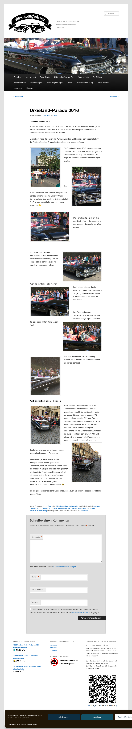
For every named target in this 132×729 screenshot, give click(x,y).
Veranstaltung (42, 511)
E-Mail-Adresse (38, 590)
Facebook (53, 650)
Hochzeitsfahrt (30, 77)
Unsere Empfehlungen (54, 82)
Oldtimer (33, 511)
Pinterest (53, 647)
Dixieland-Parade (64, 508)
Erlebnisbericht (83, 508)
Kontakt (69, 82)
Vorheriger (18, 96)
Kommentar (36, 537)
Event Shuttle (45, 77)
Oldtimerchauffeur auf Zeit (63, 77)
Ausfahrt (96, 506)
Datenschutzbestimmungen (64, 566)
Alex (55, 116)
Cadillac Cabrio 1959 (49, 508)
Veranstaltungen (36, 82)
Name (35, 577)
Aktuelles (17, 77)
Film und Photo (83, 77)
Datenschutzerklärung (29, 724)
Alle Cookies (64, 717)
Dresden (74, 508)
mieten (92, 508)
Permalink (84, 511)
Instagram (53, 645)
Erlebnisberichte (20, 82)
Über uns (29, 88)
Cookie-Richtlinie (14, 724)
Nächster (114, 96)
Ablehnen (97, 717)
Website (34, 602)
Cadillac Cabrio (35, 508)
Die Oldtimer (97, 77)
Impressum (18, 88)
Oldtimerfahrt (73, 506)
